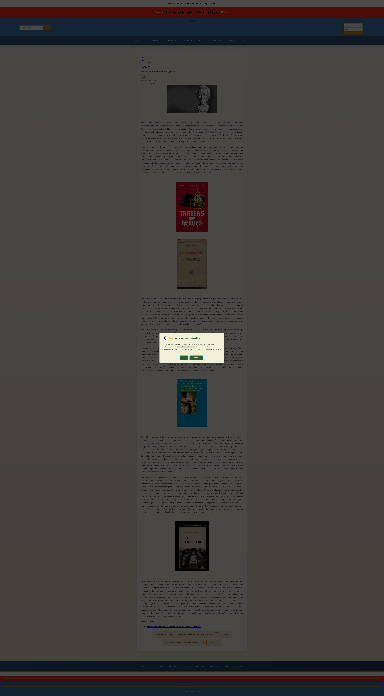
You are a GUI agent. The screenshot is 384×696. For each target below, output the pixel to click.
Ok (184, 358)
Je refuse (196, 358)
